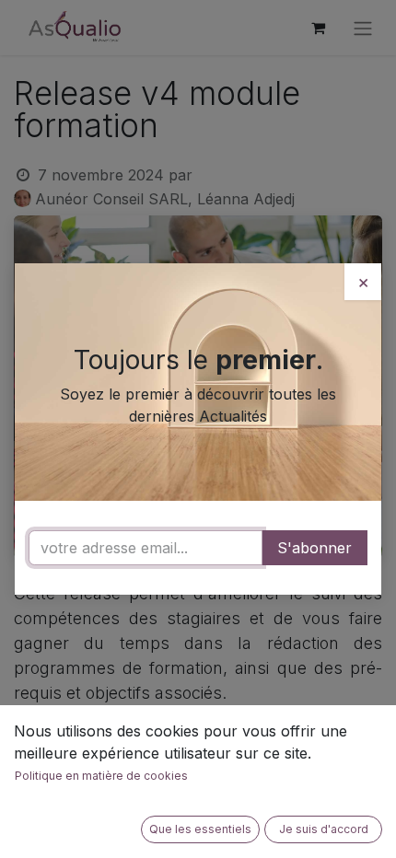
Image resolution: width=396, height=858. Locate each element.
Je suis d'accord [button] (323, 829)
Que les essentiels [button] (200, 829)
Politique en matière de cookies (101, 776)
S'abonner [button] (314, 548)
